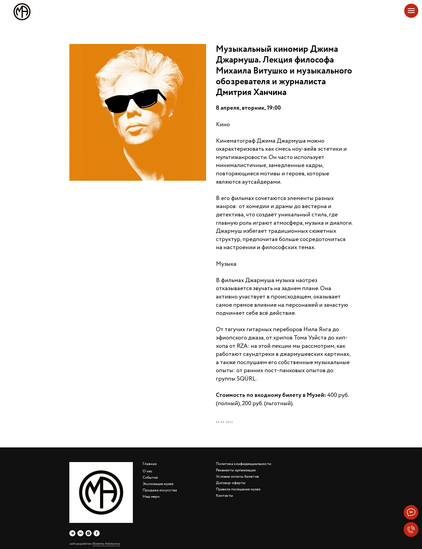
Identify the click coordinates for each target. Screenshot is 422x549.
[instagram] (88, 533)
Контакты (224, 495)
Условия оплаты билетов (237, 476)
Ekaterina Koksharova (106, 544)
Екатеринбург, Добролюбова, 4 (381, 11)
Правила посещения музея (238, 489)
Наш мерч (151, 496)
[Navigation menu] (411, 10)
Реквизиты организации (236, 470)
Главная (150, 464)
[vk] (80, 533)
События (150, 477)
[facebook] (97, 533)
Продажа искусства (160, 490)
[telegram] (72, 533)
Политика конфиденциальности (243, 464)
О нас (147, 471)
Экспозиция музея (158, 484)
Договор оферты (230, 483)
